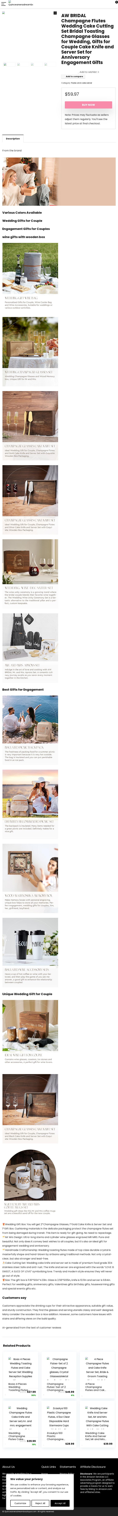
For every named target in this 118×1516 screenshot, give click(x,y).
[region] (40, 1492)
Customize (20, 1503)
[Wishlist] (108, 4)
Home (44, 1473)
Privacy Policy (67, 1473)
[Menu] (3, 4)
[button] (55, 13)
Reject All (40, 1503)
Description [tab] (13, 138)
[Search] (102, 4)
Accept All (60, 1503)
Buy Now (88, 105)
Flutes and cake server (81, 83)
